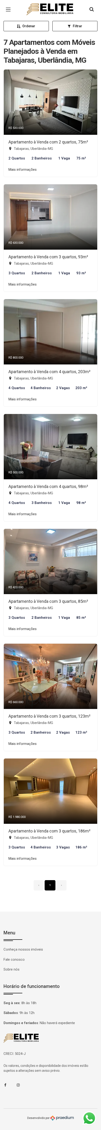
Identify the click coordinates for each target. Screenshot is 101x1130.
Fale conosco (14, 959)
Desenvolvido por (38, 1118)
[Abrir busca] (91, 9)
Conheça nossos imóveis (23, 949)
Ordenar (28, 26)
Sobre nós (11, 969)
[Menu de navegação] (9, 9)
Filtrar (77, 26)
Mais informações (22, 169)
